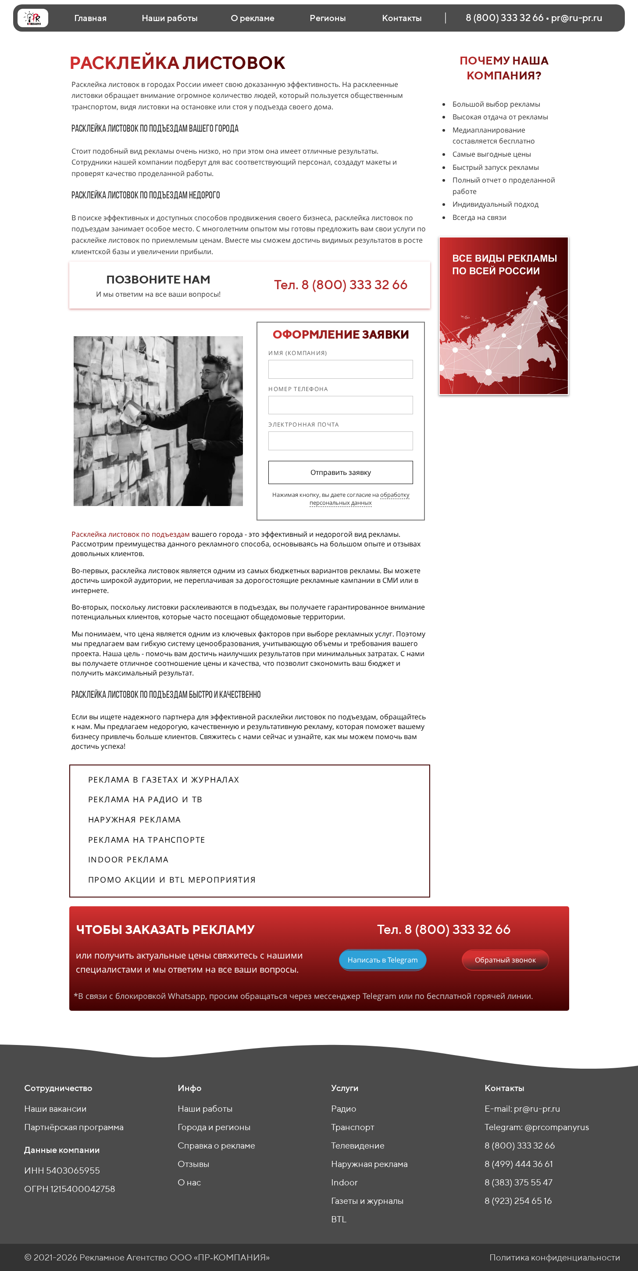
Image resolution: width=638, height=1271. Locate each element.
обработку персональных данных (360, 498)
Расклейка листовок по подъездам (130, 534)
